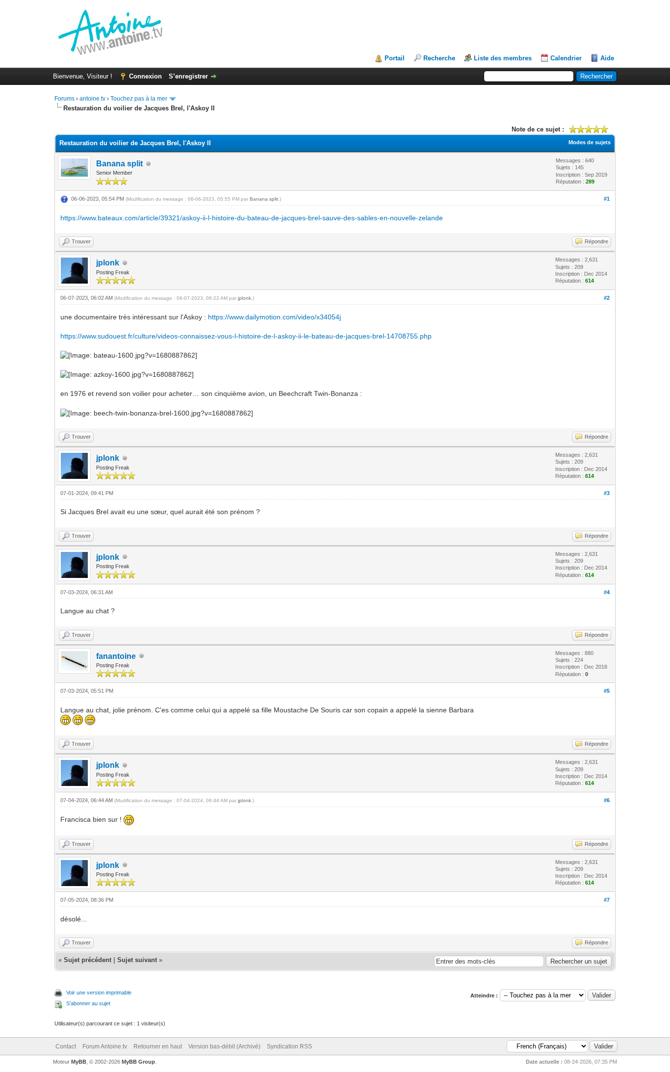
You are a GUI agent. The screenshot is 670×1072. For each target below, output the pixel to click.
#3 (607, 493)
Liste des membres (503, 58)
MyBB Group (138, 1062)
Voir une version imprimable (98, 992)
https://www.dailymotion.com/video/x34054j (274, 317)
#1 (607, 199)
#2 (607, 298)
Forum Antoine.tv (104, 1046)
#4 (607, 592)
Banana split (119, 163)
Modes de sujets (589, 142)
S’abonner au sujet (88, 1003)
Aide (607, 58)
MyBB (78, 1062)
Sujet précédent (87, 960)
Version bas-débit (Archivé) (224, 1046)
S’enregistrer (188, 76)
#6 (607, 800)
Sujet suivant (137, 960)
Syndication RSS (289, 1046)
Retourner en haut (157, 1046)
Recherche (439, 58)
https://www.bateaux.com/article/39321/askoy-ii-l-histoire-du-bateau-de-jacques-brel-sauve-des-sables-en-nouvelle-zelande (251, 218)
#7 (607, 900)
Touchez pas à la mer (138, 98)
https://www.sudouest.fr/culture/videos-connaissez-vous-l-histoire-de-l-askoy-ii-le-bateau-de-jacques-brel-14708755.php (246, 336)
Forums (64, 98)
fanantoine (116, 656)
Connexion (145, 76)
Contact (65, 1046)
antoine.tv (92, 98)
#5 (607, 691)
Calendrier (566, 58)
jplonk (107, 263)
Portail (395, 58)
